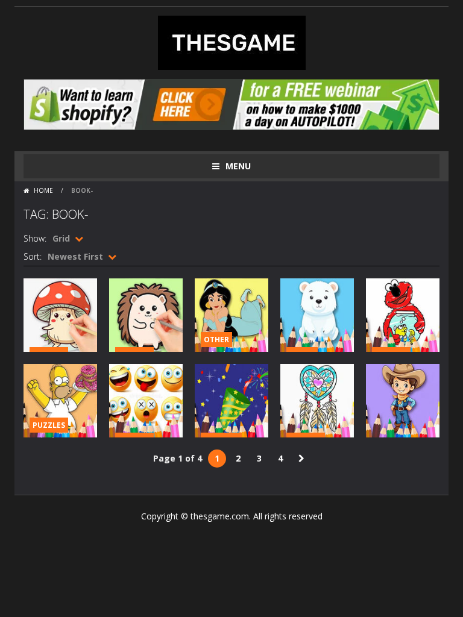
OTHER (216, 339)
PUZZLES (49, 425)
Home (43, 190)
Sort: (33, 256)
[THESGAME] (232, 42)
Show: (35, 238)
